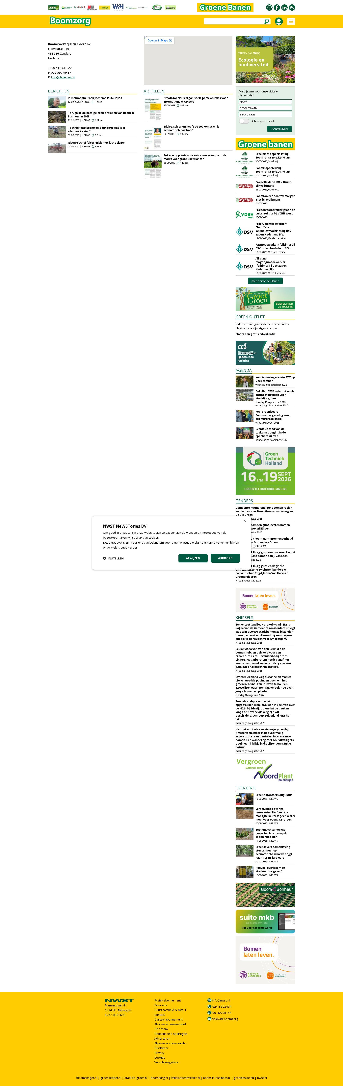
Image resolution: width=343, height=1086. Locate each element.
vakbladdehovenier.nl (185, 1078)
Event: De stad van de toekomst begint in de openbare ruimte (270, 432)
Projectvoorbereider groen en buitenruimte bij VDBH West (275, 211)
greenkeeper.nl (110, 1078)
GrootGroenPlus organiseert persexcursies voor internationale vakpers (196, 99)
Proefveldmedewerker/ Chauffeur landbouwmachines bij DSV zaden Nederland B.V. (273, 229)
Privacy (159, 1053)
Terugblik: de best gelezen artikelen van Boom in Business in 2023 (101, 114)
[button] (113, 558)
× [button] (244, 521)
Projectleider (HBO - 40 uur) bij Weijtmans (273, 183)
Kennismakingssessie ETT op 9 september (275, 379)
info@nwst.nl (221, 1000)
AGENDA (244, 370)
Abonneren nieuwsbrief (170, 1024)
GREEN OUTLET (250, 316)
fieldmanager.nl (86, 1078)
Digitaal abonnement (168, 1019)
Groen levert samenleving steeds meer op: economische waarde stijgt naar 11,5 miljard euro (273, 852)
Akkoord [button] (225, 558)
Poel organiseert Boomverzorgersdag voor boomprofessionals (272, 415)
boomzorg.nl (159, 1078)
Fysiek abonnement (167, 1000)
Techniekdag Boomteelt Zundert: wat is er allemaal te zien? (96, 129)
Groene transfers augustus (273, 795)
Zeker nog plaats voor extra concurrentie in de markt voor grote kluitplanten (195, 157)
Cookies (159, 1057)
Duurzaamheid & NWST (170, 1010)
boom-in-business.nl (216, 1078)
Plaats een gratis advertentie (256, 334)
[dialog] (171, 543)
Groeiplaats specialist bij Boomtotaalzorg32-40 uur (272, 155)
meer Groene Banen (265, 281)
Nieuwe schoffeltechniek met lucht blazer (96, 142)
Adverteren (162, 1038)
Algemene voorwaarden (170, 1043)
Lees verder (128, 547)
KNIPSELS (244, 617)
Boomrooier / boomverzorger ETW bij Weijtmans (275, 197)
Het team (161, 1029)
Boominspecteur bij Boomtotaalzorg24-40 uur (272, 169)
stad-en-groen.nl (135, 1078)
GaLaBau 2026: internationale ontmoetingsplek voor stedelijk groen (275, 394)
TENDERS (244, 500)
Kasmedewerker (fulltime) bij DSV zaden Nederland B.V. (275, 246)
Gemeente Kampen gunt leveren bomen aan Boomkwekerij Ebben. (263, 526)
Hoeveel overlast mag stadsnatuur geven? (270, 869)
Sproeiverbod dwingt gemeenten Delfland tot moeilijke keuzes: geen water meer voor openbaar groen (275, 814)
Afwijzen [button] (193, 558)
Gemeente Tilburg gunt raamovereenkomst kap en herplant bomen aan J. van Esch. (265, 554)
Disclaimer (161, 1048)
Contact (159, 1015)
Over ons (160, 1005)
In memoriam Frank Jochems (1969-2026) (95, 98)
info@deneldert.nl (63, 77)
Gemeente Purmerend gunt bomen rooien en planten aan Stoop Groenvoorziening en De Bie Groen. (264, 511)
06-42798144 (221, 1013)
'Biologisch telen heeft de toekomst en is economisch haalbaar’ (191, 128)
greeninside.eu (244, 1078)
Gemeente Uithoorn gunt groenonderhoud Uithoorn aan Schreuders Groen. (264, 540)
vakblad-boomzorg (225, 1019)
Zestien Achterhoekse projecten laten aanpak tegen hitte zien (271, 833)
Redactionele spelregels (171, 1034)
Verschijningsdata (166, 1062)
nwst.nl (262, 1078)
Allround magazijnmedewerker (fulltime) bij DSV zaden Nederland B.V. (271, 264)
